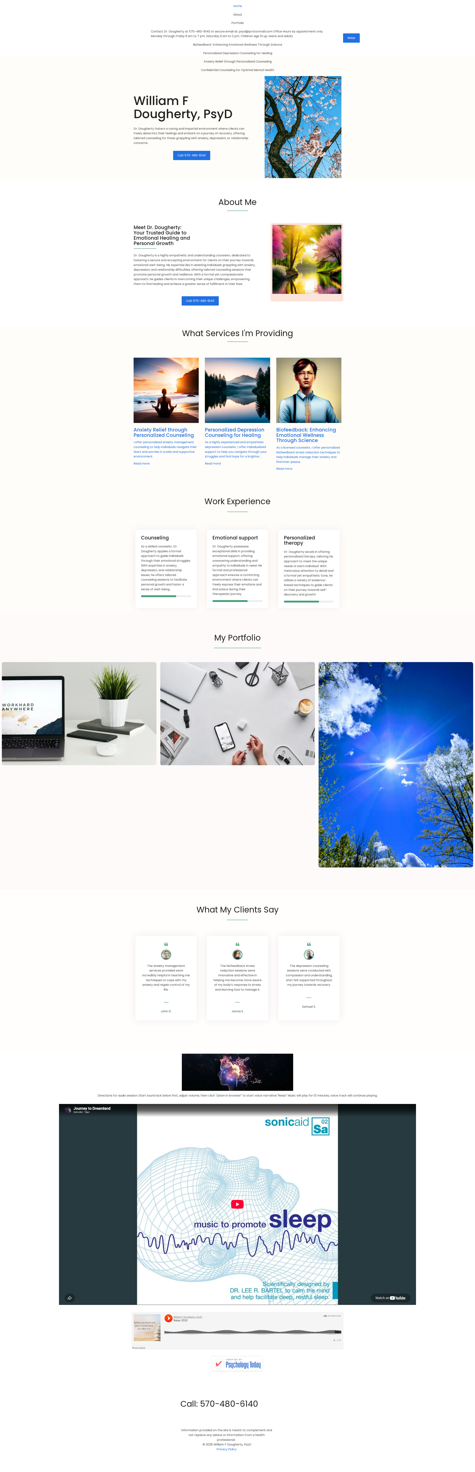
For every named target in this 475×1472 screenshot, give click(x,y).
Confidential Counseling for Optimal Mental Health (237, 70)
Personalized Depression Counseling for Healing (237, 53)
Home (237, 6)
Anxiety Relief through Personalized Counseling (238, 61)
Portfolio (237, 23)
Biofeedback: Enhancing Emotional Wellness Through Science (237, 44)
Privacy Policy (227, 1449)
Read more (142, 463)
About (237, 14)
